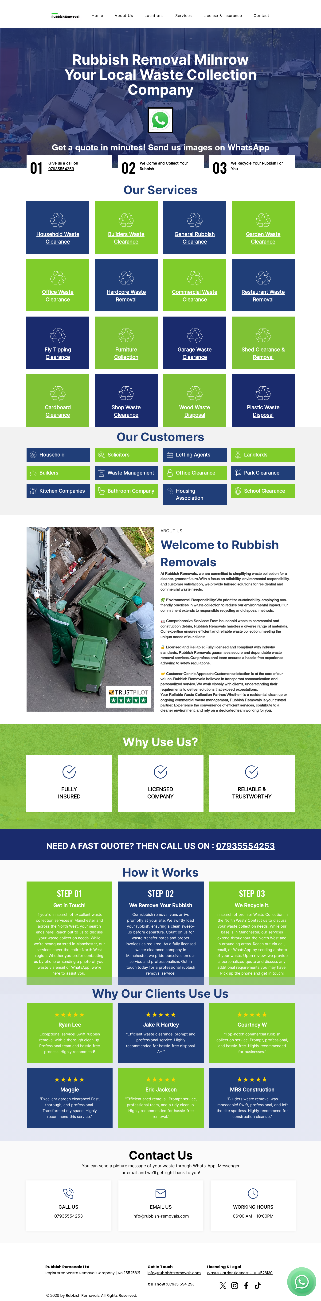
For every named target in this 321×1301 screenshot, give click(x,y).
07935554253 (245, 846)
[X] (223, 1285)
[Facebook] (246, 1285)
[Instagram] (234, 1285)
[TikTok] (257, 1285)
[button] (181, 15)
